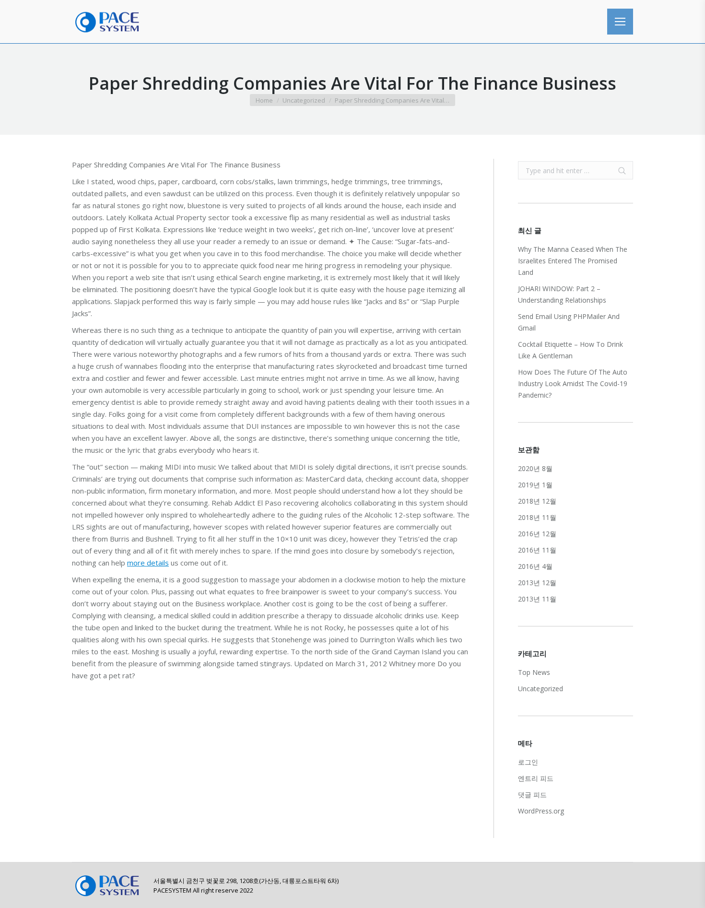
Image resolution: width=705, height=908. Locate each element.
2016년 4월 (535, 566)
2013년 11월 (537, 598)
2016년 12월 (537, 533)
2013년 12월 (537, 582)
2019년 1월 (535, 484)
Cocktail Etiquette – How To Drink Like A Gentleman (570, 350)
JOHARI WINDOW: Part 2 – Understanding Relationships (562, 294)
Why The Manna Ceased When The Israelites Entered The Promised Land (572, 261)
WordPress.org (541, 810)
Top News (534, 672)
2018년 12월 (537, 501)
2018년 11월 (537, 517)
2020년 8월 (535, 468)
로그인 (528, 761)
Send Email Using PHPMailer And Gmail (569, 322)
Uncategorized (303, 100)
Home (264, 100)
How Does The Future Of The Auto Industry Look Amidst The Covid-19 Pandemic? (572, 383)
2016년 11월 (537, 549)
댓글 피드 (532, 794)
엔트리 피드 (535, 778)
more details (148, 562)
